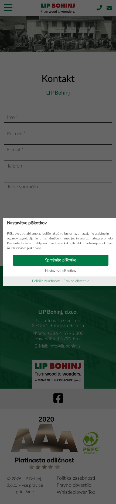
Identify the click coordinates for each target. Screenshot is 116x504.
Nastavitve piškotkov (61, 271)
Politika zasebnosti (46, 281)
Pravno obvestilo (76, 281)
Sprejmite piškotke (60, 260)
